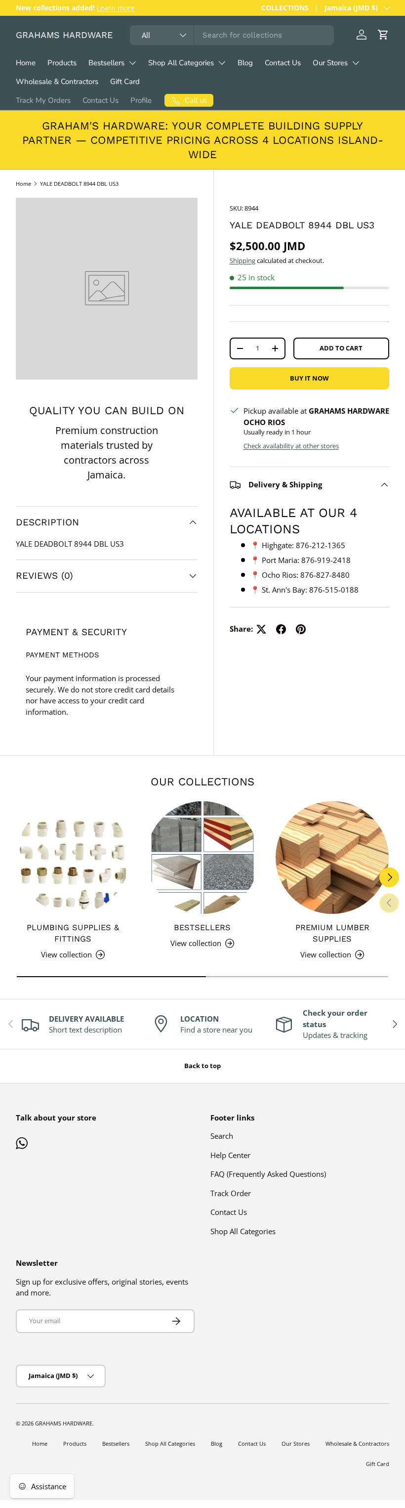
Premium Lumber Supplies (332, 933)
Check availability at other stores (291, 445)
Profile (141, 100)
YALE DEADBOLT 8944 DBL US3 (79, 183)
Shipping (242, 260)
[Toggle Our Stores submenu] (356, 63)
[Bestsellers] (202, 857)
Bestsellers (106, 63)
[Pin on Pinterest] (301, 629)
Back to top (202, 1065)
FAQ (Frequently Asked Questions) (268, 1174)
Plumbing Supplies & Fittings (73, 933)
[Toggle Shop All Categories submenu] (222, 63)
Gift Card (125, 81)
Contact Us (283, 63)
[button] (383, 34)
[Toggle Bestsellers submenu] (132, 63)
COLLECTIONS (285, 7)
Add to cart (341, 348)
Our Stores (330, 63)
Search (221, 1136)
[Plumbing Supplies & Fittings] (72, 857)
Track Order (230, 1193)
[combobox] (232, 35)
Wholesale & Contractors (57, 81)
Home (26, 63)
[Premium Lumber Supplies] (332, 857)
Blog (245, 63)
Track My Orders (43, 100)
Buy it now (309, 378)
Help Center (230, 1155)
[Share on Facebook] (281, 629)
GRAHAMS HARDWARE (63, 1423)
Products (62, 63)
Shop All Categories (181, 63)
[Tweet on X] (261, 629)
